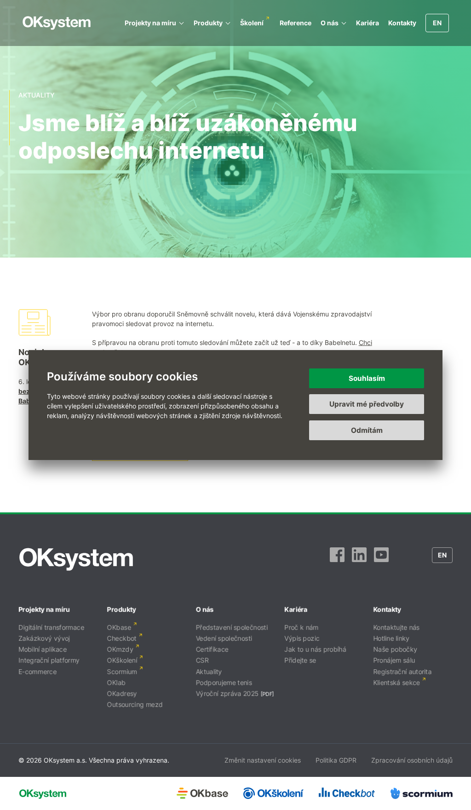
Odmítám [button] (367, 430)
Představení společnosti (232, 627)
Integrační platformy (49, 660)
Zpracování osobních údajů (412, 760)
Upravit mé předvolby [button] (366, 404)
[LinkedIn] (359, 559)
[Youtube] (381, 559)
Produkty (208, 23)
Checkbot (122, 638)
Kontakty (402, 23)
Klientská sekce (396, 682)
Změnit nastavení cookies (262, 760)
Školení (252, 23)
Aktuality (209, 671)
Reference (295, 23)
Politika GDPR (336, 760)
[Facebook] (337, 559)
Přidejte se (300, 660)
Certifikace (212, 649)
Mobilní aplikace (42, 649)
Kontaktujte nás (396, 627)
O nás (330, 23)
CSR (202, 660)
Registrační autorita (402, 671)
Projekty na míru (150, 23)
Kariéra (367, 23)
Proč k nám (301, 627)
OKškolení (122, 660)
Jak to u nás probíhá (315, 649)
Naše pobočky (395, 649)
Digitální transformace (51, 627)
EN (437, 23)
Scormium (122, 671)
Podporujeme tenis (224, 682)
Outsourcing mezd (135, 704)
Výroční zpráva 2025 (227, 693)
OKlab (116, 682)
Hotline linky (391, 638)
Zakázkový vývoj (44, 638)
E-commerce (37, 671)
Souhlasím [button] (367, 378)
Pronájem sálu (394, 660)
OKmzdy (120, 649)
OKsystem (56, 23)
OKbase (119, 627)
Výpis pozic (301, 638)
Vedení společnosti (224, 638)
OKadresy (122, 693)
